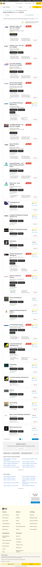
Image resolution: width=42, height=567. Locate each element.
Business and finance (34, 520)
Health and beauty (33, 526)
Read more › (36, 18)
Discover (18, 512)
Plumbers (18, 517)
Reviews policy (19, 547)
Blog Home (32, 515)
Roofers (17, 520)
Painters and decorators (20, 526)
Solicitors (18, 529)
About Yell (18, 536)
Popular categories (18, 3)
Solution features (5, 546)
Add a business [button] (21, 448)
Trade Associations (6, 523)
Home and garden (33, 529)
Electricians (18, 523)
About (3, 551)
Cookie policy (18, 541)
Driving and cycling (33, 523)
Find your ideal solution (6, 540)
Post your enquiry (28, 3)
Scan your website (5, 543)
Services (4, 512)
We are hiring (5, 529)
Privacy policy (18, 539)
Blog (33, 3)
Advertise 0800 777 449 (37, 0)
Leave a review (5, 520)
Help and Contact (5, 526)
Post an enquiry (5, 517)
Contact (3, 548)
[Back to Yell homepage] (3, 3)
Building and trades (33, 517)
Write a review (34, 105)
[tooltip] (30, 7)
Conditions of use (19, 544)
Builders (17, 515)
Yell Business (7, 0)
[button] (14, 7)
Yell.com (2, 0)
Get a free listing (28, 0)
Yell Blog (32, 512)
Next (35, 439)
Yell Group (19, 533)
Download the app (21, 0)
